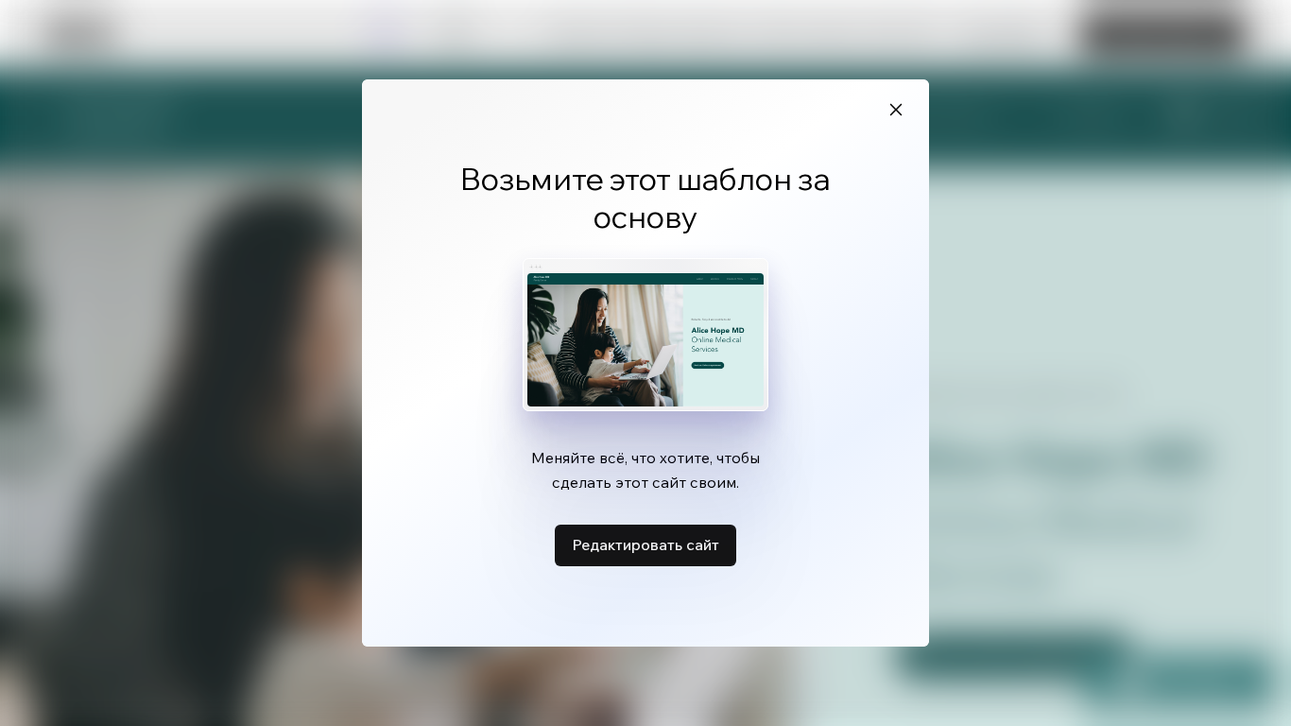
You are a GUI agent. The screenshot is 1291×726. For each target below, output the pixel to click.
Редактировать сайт (645, 544)
